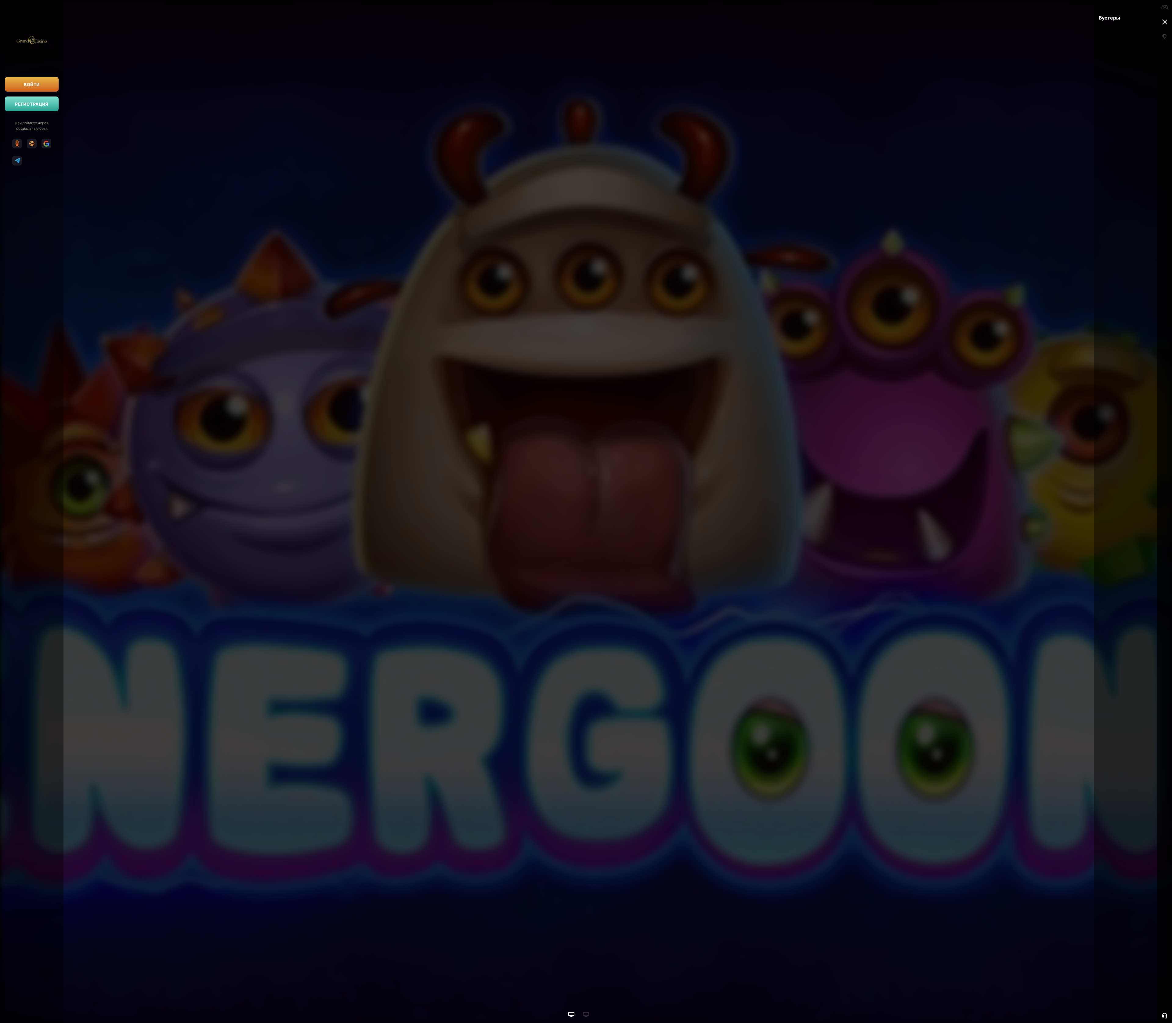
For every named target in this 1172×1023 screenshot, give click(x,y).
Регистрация (32, 104)
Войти (31, 84)
